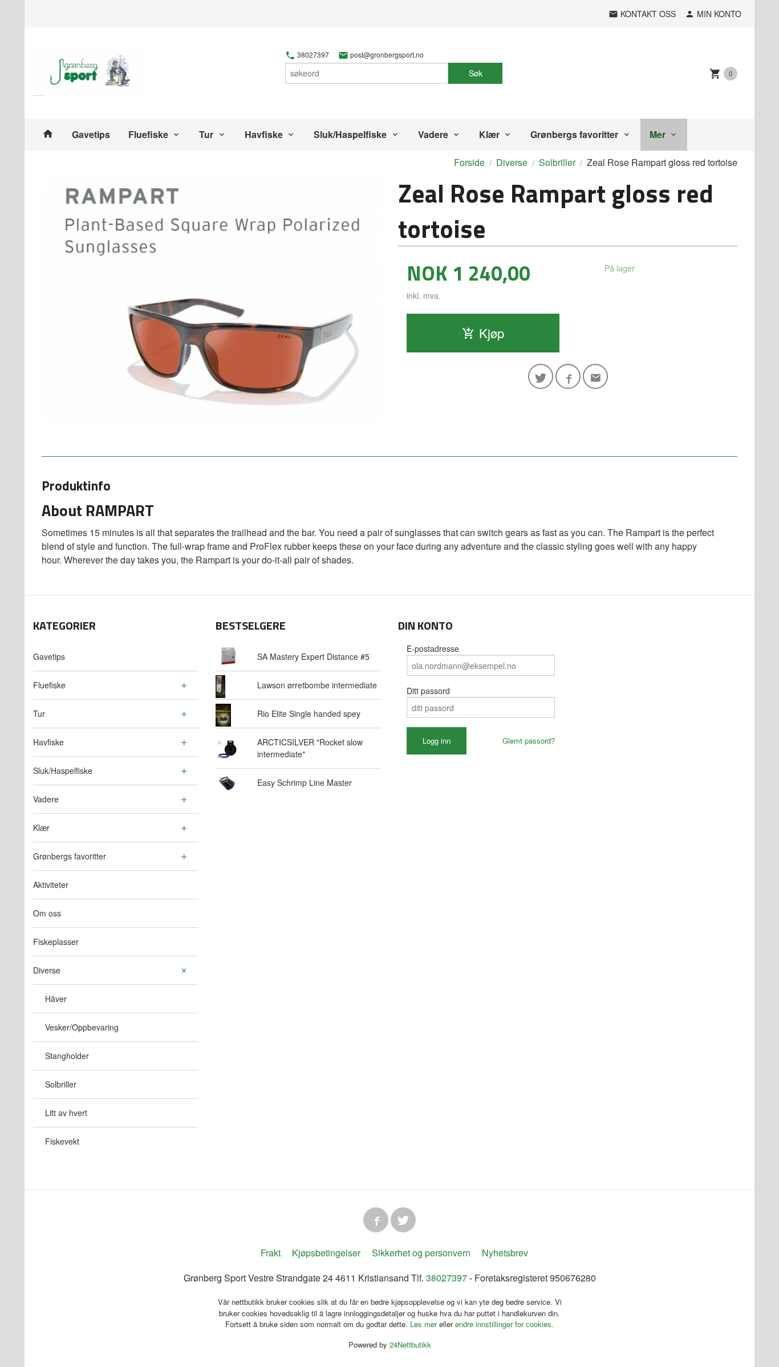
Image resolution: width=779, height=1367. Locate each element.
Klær (489, 134)
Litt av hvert (66, 1112)
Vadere (433, 134)
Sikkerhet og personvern (421, 1252)
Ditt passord (428, 690)
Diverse (46, 970)
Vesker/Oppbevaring (82, 1027)
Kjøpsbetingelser (326, 1252)
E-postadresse (433, 648)
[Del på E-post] (595, 376)
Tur (206, 134)
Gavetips (91, 134)
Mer (658, 134)
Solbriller (60, 1084)
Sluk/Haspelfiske (350, 134)
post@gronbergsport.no (386, 54)
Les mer (424, 1324)
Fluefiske (148, 134)
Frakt (271, 1252)
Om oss (47, 913)
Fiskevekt (62, 1141)
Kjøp (491, 333)
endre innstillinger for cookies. (504, 1324)
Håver (56, 998)
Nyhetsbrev (505, 1252)
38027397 (312, 54)
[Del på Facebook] (568, 376)
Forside (469, 162)
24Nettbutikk (410, 1344)
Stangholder (67, 1055)
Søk (475, 73)
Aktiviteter (50, 884)
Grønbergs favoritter (574, 134)
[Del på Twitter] (540, 376)
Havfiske (264, 134)
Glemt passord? (528, 740)
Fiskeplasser (56, 941)
